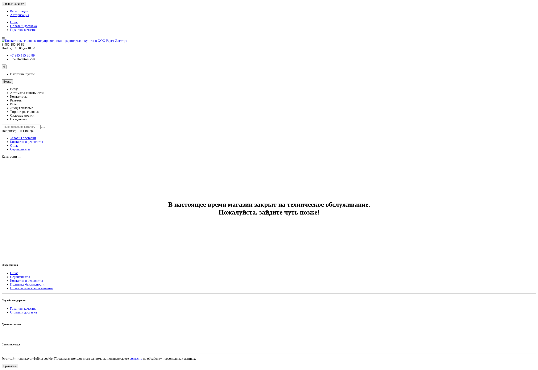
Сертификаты (20, 149)
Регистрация (19, 11)
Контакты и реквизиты (26, 142)
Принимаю (10, 366)
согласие (136, 358)
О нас (14, 22)
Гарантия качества (23, 30)
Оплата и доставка (23, 26)
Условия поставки (23, 138)
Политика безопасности (27, 284)
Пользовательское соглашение (31, 288)
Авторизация (19, 15)
